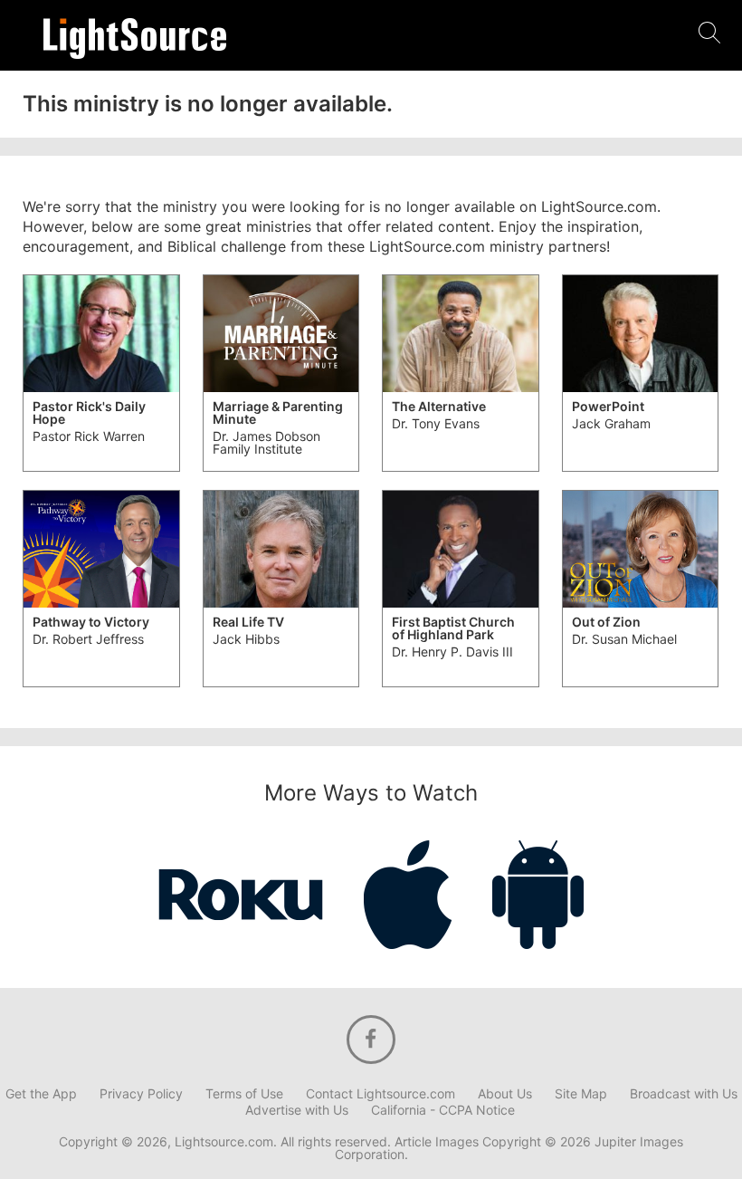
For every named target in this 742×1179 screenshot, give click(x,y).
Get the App (41, 1094)
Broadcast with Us (683, 1094)
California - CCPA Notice (443, 1110)
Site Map (581, 1094)
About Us (505, 1094)
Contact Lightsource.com (380, 1094)
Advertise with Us (296, 1110)
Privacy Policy (141, 1094)
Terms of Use (244, 1094)
